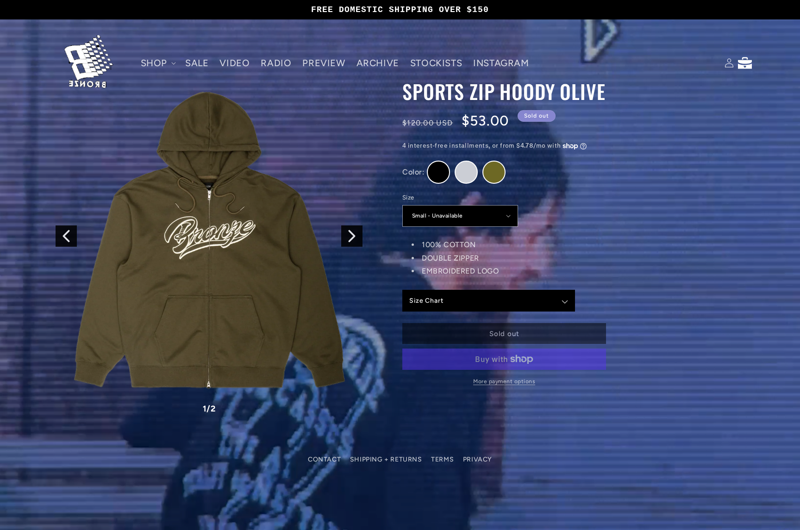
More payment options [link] (504, 381)
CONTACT (324, 459)
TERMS (442, 459)
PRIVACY (477, 459)
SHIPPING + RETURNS (386, 459)
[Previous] (66, 236)
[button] (157, 63)
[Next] (351, 236)
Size (408, 197)
